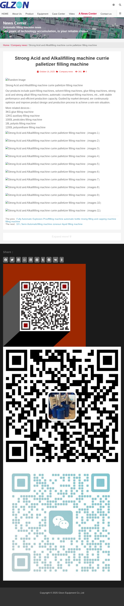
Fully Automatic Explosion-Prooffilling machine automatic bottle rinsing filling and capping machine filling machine (60, 220)
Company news (19, 45)
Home (6, 45)
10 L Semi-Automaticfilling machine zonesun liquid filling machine (49, 224)
